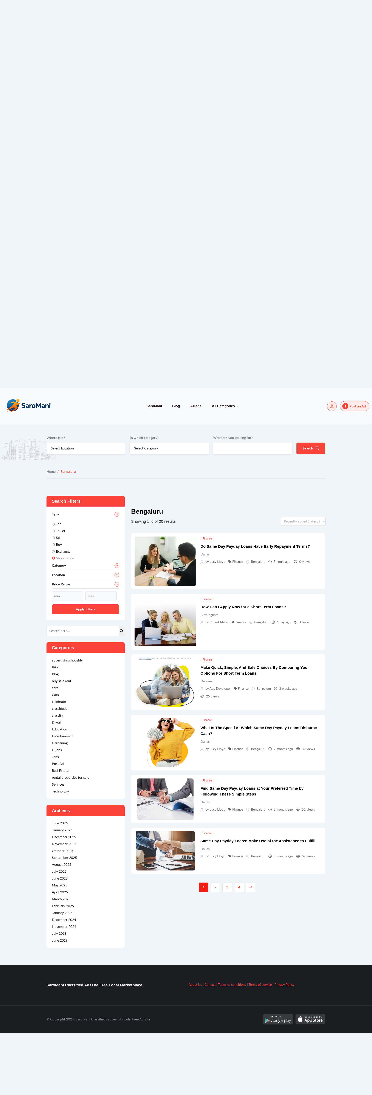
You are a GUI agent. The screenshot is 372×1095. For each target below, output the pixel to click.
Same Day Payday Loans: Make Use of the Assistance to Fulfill (257, 841)
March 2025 (61, 947)
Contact (210, 1033)
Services (58, 833)
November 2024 (64, 975)
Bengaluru (258, 561)
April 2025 (60, 940)
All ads (196, 406)
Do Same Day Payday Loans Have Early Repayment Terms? (255, 546)
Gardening (60, 791)
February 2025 (63, 954)
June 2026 (60, 871)
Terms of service (260, 1033)
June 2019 (60, 988)
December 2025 (64, 885)
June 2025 (60, 926)
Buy (59, 544)
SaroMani (154, 406)
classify (57, 764)
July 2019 (59, 982)
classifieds (59, 757)
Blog (176, 406)
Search (308, 448)
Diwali (57, 770)
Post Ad (58, 812)
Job (58, 524)
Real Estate (60, 819)
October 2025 (62, 899)
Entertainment (63, 784)
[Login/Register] (332, 406)
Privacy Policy (284, 1033)
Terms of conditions (232, 1033)
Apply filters (85, 657)
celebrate (59, 750)
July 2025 (59, 920)
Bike (55, 715)
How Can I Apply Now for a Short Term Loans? (243, 607)
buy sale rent (61, 729)
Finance (207, 538)
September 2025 (64, 906)
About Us (195, 1033)
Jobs (55, 805)
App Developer (220, 688)
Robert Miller (219, 622)
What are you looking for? (233, 438)
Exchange (63, 551)
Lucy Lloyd (217, 561)
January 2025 (62, 961)
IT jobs (57, 798)
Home (51, 471)
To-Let (60, 531)
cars (55, 736)
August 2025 (61, 913)
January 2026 (62, 878)
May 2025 (59, 933)
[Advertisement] (129, 64)
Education (59, 777)
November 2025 (64, 892)
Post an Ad (357, 406)
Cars (55, 743)
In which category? (144, 438)
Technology (60, 839)
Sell (58, 538)
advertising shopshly (67, 708)
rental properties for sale (70, 826)
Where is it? (55, 438)
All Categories (223, 406)
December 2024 (64, 968)
